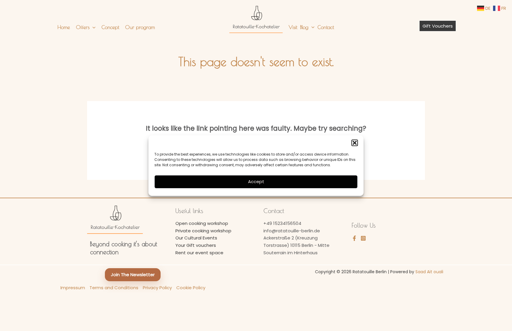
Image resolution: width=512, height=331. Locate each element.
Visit (293, 27)
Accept (256, 181)
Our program (140, 27)
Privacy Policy (157, 287)
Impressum (72, 287)
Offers (82, 27)
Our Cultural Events (196, 238)
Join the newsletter (133, 274)
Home (63, 27)
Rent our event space (199, 253)
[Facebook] (354, 238)
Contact (325, 27)
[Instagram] (363, 238)
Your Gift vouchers (195, 245)
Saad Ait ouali (429, 272)
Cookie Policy (190, 287)
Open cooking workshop (201, 223)
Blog (304, 27)
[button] (355, 143)
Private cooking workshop (203, 231)
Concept (110, 27)
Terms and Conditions (113, 287)
